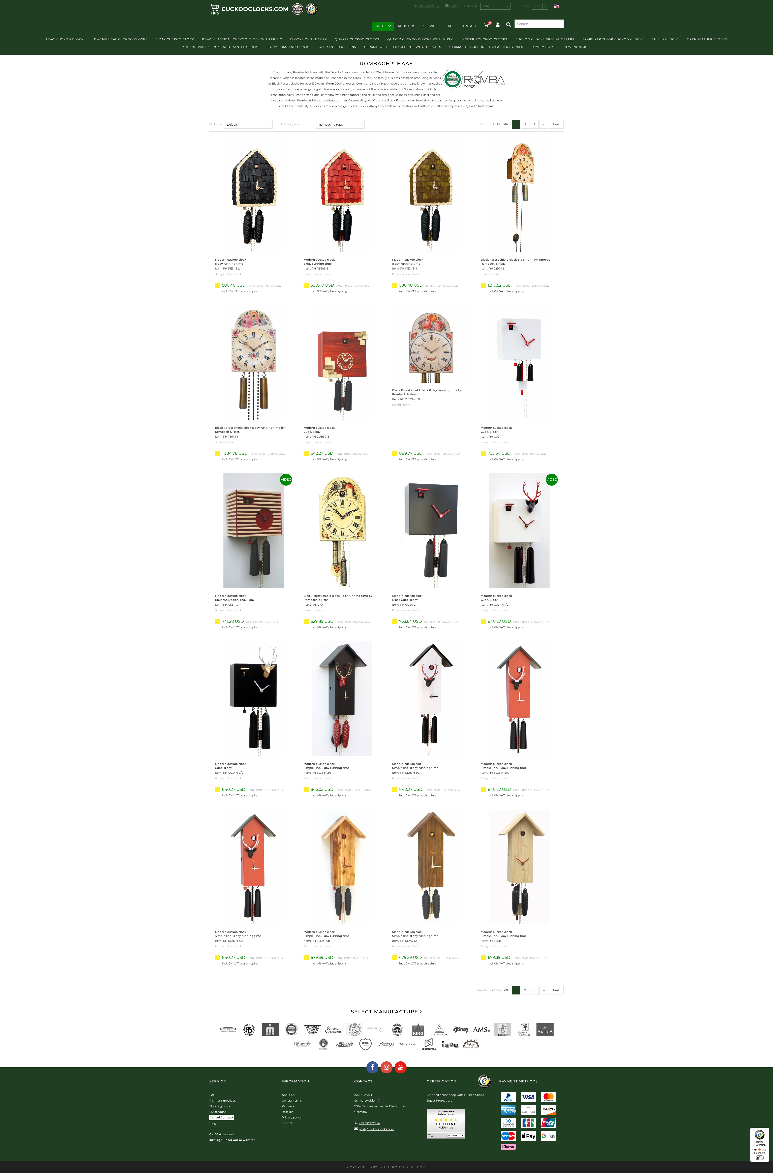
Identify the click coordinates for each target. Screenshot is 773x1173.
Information (295, 1081)
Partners (288, 1106)
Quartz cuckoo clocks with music (420, 39)
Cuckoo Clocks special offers (545, 39)
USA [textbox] (486, 6)
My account (217, 1112)
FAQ (449, 26)
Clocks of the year (308, 39)
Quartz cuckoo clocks (357, 39)
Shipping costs (219, 1106)
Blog (212, 1123)
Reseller (287, 1112)
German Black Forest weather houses (486, 47)
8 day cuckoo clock (175, 39)
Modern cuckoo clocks (484, 39)
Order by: (215, 124)
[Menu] (766, 1130)
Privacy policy (292, 1117)
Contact (469, 26)
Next (556, 124)
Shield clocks (665, 39)
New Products (577, 47)
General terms (292, 1100)
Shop (381, 26)
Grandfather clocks (707, 39)
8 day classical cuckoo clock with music (242, 39)
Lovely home (543, 47)
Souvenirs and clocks (289, 47)
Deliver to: (471, 6)
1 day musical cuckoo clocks (120, 39)
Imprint (287, 1123)
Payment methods (222, 1100)
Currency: (523, 6)
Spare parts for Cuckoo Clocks (613, 39)
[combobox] (495, 6)
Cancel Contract (221, 1117)
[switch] (760, 1157)
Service (430, 26)
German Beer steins (337, 47)
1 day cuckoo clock (65, 39)
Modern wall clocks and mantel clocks (221, 47)
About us (406, 26)
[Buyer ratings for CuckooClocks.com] (446, 1125)
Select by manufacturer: (297, 124)
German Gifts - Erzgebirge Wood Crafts (402, 47)
